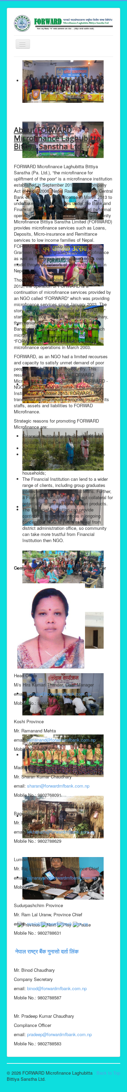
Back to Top (108, 1073)
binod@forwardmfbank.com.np (57, 988)
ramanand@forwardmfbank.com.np (61, 740)
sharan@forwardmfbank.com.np (58, 785)
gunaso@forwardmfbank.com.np (58, 694)
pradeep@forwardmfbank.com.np (59, 1034)
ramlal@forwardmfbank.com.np (57, 923)
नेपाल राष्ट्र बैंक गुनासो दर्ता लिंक (46, 951)
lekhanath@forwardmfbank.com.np (61, 831)
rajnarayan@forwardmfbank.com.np (62, 877)
